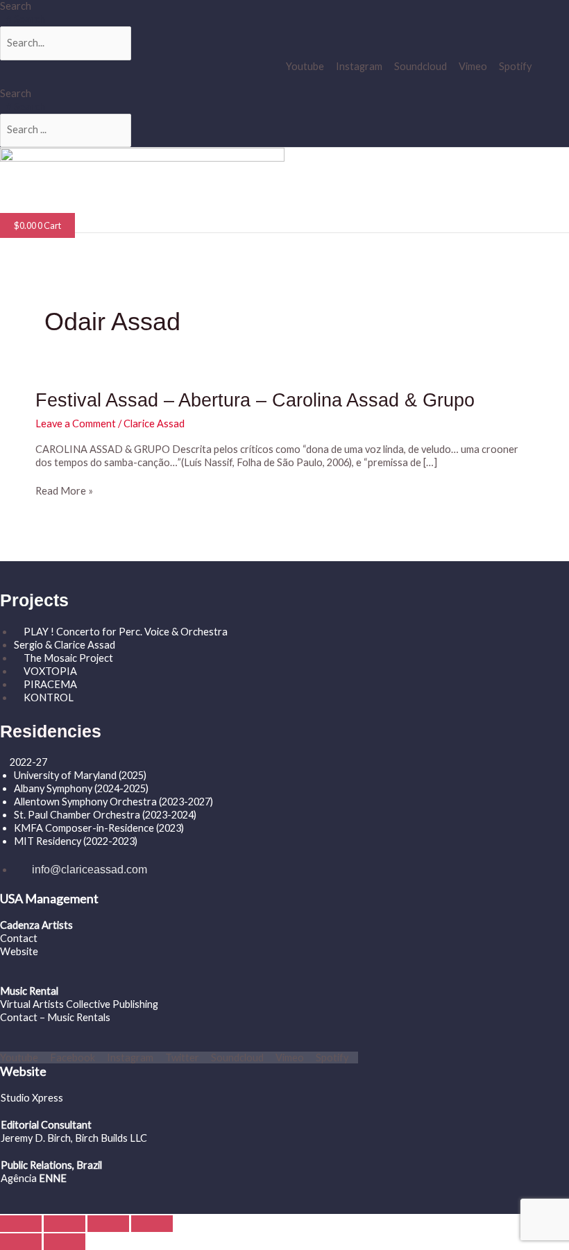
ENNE (52, 1178)
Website (19, 951)
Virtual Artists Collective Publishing (80, 1004)
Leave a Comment (75, 423)
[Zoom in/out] (21, 1223)
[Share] (108, 1223)
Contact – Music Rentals (55, 1017)
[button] (131, 206)
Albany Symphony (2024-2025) (82, 788)
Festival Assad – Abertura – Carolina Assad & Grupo (255, 400)
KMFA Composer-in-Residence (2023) (99, 828)
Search (15, 6)
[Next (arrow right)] (64, 1241)
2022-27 (28, 762)
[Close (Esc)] (152, 1223)
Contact (18, 938)
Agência (19, 1178)
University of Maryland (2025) (80, 775)
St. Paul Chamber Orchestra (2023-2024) (105, 815)
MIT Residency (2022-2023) (75, 841)
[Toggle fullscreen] (64, 1223)
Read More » (64, 491)
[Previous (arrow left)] (21, 1241)
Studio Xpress (32, 1098)
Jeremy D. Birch (36, 1138)
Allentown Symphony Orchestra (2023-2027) (113, 801)
